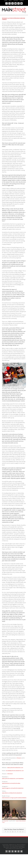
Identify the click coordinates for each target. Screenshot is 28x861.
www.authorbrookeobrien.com (15, 767)
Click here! (10, 773)
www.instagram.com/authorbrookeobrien (13, 788)
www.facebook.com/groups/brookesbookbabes (14, 797)
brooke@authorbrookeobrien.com (15, 770)
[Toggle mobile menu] (25, 13)
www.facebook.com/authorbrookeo (11, 783)
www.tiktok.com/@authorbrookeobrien (12, 793)
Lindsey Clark (5, 821)
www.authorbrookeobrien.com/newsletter (13, 778)
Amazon (19, 758)
